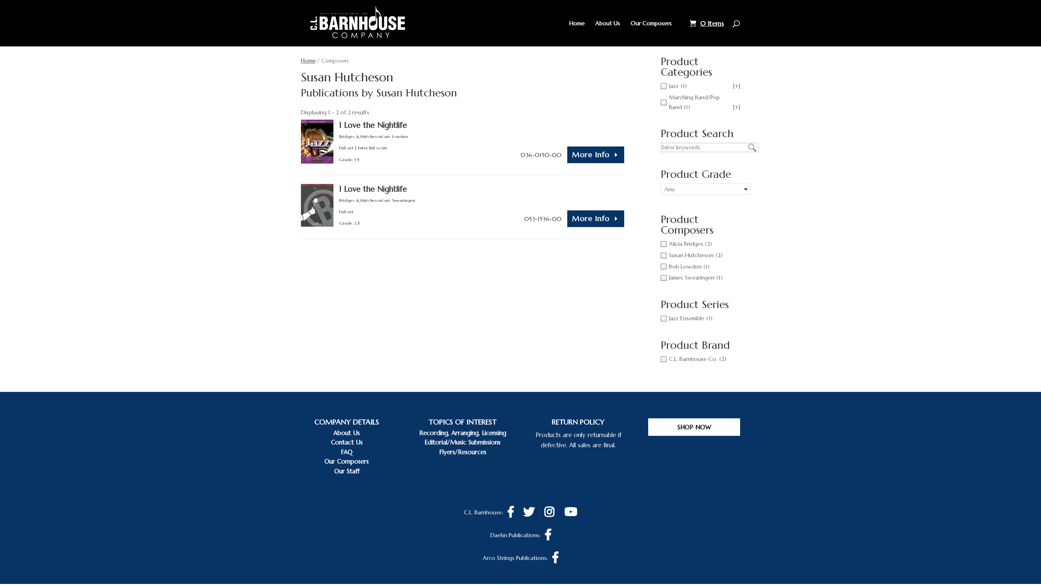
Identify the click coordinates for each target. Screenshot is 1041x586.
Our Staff (346, 471)
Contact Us (347, 442)
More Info (591, 154)
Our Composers (651, 23)
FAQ (347, 452)
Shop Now (694, 427)
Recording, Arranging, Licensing (462, 433)
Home (577, 23)
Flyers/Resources (462, 452)
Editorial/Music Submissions (463, 442)
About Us (607, 23)
